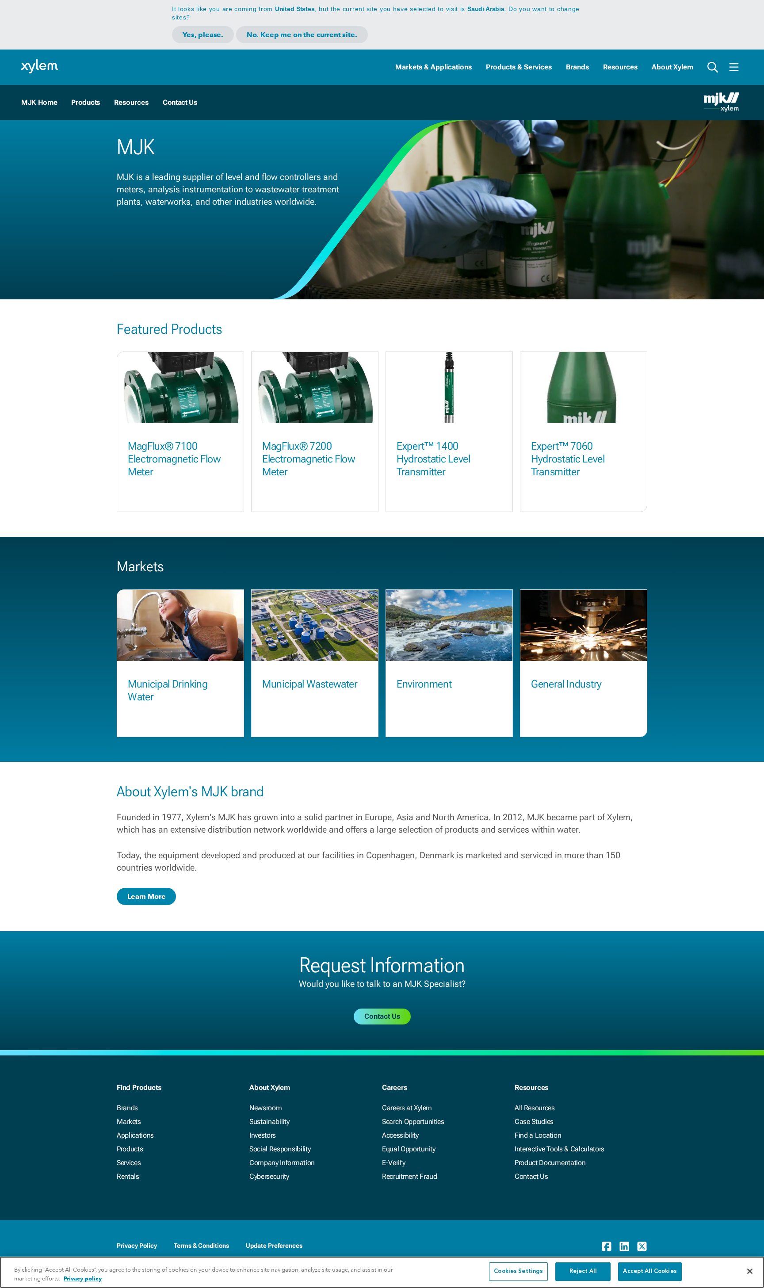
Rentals (128, 1176)
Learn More (146, 896)
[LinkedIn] (624, 1246)
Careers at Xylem (407, 1108)
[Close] (750, 1271)
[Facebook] (606, 1246)
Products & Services (519, 67)
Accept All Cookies (649, 1271)
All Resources (535, 1108)
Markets (129, 1121)
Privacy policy (83, 1278)
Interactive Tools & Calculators (559, 1149)
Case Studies (534, 1121)
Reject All (583, 1271)
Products (85, 102)
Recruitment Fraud (409, 1176)
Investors (262, 1135)
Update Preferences (274, 1245)
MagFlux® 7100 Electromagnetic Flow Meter (174, 459)
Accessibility (400, 1135)
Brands (577, 67)
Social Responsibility (279, 1149)
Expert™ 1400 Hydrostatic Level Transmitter (433, 459)
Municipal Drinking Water (167, 690)
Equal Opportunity (408, 1149)
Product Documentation (550, 1162)
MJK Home (39, 102)
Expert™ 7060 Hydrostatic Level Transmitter (568, 459)
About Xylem (672, 67)
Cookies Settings (518, 1271)
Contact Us (180, 102)
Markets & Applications (433, 67)
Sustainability (269, 1121)
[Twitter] (642, 1246)
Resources (620, 67)
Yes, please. (203, 35)
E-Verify (393, 1162)
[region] (382, 1272)
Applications (135, 1135)
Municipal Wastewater (310, 684)
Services (129, 1162)
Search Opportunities (413, 1121)
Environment (424, 684)
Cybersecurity (269, 1176)
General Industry (566, 684)
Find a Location (538, 1135)
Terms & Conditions (201, 1245)
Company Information (282, 1162)
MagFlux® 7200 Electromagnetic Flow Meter (308, 459)
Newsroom (265, 1108)
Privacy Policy (137, 1245)
